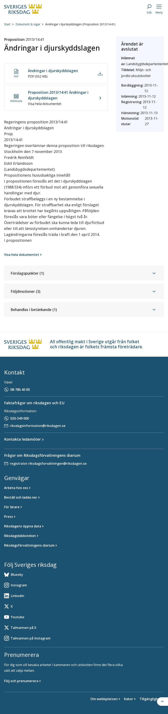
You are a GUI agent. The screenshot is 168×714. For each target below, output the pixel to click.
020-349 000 (19, 418)
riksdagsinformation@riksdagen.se (38, 425)
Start (7, 24)
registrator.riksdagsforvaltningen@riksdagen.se (48, 463)
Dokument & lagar (28, 24)
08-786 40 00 (20, 389)
